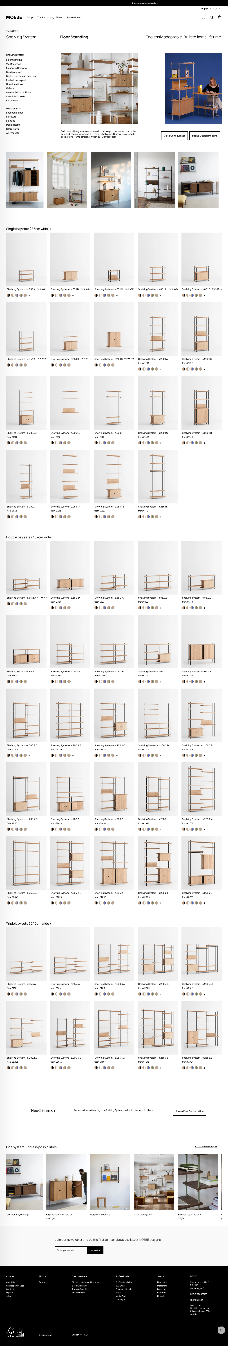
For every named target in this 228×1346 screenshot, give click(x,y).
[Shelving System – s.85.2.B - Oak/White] (144, 607)
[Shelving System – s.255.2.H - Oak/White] (100, 902)
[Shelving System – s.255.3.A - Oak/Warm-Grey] (112, 1067)
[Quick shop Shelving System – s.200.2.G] (26, 794)
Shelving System (15, 54)
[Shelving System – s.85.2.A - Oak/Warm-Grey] (112, 607)
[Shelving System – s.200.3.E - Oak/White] (56, 1067)
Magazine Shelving (16, 68)
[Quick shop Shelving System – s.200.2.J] (158, 794)
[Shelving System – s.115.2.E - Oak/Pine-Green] (196, 681)
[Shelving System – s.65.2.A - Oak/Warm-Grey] (25, 603)
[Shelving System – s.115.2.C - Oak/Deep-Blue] (148, 681)
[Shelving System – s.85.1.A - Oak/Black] (139, 295)
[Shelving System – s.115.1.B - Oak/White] (56, 365)
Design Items (13, 124)
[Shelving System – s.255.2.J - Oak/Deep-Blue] (192, 902)
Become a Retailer (124, 1289)
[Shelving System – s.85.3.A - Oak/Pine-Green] (21, 994)
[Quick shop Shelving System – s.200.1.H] (201, 408)
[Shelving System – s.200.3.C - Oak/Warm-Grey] (200, 994)
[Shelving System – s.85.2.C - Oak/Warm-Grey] (200, 607)
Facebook (162, 1289)
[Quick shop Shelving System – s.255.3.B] (158, 1033)
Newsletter (162, 1282)
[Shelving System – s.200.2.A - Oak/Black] (8, 755)
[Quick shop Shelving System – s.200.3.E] (70, 1033)
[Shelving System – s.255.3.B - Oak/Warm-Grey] (156, 1067)
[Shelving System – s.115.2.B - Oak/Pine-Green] (108, 681)
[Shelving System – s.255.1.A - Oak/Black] (52, 516)
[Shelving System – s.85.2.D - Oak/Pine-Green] (21, 681)
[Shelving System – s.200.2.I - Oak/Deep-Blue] (104, 829)
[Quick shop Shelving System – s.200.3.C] (201, 959)
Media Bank (121, 1296)
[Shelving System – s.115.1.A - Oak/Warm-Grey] (25, 365)
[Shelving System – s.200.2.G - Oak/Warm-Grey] (25, 829)
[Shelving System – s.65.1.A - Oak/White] (12, 295)
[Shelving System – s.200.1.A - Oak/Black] (139, 369)
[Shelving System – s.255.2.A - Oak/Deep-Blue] (192, 829)
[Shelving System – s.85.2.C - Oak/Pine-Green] (196, 607)
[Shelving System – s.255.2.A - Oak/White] (187, 829)
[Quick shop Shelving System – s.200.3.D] (26, 1033)
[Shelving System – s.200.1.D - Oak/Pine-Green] (64, 442)
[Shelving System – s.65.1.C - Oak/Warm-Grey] (112, 295)
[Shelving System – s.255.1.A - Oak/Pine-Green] (64, 516)
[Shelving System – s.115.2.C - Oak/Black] (139, 681)
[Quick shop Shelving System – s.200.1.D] (70, 408)
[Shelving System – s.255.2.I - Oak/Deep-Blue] (148, 902)
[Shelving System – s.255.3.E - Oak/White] (187, 1067)
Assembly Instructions (18, 92)
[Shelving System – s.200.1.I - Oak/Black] (8, 516)
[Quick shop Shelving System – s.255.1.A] (70, 482)
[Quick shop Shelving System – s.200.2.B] (70, 721)
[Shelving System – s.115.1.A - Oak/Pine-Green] (21, 365)
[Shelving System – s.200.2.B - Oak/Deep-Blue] (60, 755)
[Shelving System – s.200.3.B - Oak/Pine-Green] (152, 994)
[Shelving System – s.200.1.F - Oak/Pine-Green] (108, 442)
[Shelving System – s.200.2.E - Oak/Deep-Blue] (192, 755)
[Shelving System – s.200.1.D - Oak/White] (56, 442)
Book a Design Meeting (204, 135)
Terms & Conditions (81, 1289)
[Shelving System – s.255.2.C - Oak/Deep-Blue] (60, 902)
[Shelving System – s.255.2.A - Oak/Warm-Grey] (200, 829)
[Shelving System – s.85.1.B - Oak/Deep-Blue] (192, 295)
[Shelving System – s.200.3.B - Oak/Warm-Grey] (156, 994)
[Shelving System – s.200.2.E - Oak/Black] (183, 755)
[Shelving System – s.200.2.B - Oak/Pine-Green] (64, 755)
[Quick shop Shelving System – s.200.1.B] (201, 334)
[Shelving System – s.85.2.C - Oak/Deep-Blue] (192, 607)
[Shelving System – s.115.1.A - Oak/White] (12, 365)
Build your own (14, 72)
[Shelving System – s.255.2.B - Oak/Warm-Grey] (25, 902)
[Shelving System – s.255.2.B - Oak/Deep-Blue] (16, 902)
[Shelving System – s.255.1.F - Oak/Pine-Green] (152, 516)
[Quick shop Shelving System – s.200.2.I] (114, 794)
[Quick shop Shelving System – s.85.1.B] (201, 263)
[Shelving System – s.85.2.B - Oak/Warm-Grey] (156, 607)
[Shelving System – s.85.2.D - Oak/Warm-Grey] (25, 681)
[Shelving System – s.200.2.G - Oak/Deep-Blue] (16, 829)
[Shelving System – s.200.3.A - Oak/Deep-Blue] (104, 994)
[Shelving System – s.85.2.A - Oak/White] (100, 607)
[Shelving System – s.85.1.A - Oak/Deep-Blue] (148, 295)
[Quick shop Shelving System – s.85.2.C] (201, 573)
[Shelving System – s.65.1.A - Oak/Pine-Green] (21, 295)
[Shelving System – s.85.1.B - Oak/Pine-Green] (196, 295)
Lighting (10, 120)
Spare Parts (12, 129)
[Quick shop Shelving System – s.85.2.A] (114, 573)
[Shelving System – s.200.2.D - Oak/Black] (139, 755)
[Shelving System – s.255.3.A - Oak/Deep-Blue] (104, 1067)
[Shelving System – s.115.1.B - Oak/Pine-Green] (64, 365)
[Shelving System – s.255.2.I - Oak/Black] (139, 902)
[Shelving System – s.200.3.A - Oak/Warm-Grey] (112, 994)
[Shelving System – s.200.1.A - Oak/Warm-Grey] (156, 369)
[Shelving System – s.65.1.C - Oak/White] (100, 295)
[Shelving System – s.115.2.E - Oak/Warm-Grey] (200, 681)
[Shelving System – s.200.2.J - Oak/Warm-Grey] (156, 829)
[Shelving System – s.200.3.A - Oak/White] (100, 994)
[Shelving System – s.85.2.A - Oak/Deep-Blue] (104, 607)
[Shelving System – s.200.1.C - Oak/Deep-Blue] (16, 442)
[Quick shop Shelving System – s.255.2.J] (201, 868)
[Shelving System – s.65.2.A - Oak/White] (12, 603)
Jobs (8, 1296)
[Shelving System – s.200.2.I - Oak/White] (100, 829)
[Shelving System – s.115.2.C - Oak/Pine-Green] (152, 681)
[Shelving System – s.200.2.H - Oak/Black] (52, 829)
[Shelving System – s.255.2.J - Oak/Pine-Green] (196, 902)
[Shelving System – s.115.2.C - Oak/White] (144, 681)
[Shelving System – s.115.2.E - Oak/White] (187, 681)
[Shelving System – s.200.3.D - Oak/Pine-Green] (21, 1067)
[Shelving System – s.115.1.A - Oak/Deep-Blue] (16, 365)
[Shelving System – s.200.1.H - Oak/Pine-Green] (196, 442)
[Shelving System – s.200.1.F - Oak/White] (100, 442)
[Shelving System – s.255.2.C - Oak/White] (56, 902)
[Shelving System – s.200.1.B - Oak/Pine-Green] (196, 369)
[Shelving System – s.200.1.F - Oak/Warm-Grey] (112, 442)
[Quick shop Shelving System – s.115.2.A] (70, 647)
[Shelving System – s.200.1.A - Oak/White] (144, 369)
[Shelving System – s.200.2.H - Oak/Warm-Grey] (68, 829)
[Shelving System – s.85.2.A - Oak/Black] (96, 607)
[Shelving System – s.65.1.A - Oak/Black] (8, 295)
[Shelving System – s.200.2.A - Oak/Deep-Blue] (16, 755)
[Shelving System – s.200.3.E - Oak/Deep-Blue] (60, 1067)
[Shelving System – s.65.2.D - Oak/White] (56, 607)
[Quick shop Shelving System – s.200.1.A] (158, 334)
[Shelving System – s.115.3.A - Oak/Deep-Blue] (60, 994)
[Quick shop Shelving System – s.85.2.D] (26, 647)
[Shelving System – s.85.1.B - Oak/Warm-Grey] (200, 295)
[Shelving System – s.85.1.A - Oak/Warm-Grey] (156, 295)
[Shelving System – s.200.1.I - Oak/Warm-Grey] (25, 516)
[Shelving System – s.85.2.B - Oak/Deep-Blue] (148, 607)
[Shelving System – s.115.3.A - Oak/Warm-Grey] (68, 994)
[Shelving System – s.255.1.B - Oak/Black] (96, 516)
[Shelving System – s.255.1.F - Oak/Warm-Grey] (156, 516)
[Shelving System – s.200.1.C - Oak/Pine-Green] (21, 442)
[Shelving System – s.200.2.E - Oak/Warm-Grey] (200, 755)
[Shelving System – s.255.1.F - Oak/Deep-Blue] (148, 516)
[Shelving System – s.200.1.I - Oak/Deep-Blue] (16, 516)
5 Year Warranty (79, 1285)
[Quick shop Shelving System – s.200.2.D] (158, 721)
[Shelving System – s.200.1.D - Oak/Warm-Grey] (68, 442)
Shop (30, 17)
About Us (10, 1282)
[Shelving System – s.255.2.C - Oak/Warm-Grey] (68, 902)
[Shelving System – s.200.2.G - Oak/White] (12, 829)
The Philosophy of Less (49, 17)
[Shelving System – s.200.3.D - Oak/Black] (8, 1067)
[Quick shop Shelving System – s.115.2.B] (114, 647)
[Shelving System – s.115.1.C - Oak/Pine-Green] (108, 365)
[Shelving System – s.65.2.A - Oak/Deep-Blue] (16, 603)
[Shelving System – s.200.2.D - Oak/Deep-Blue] (148, 755)
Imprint (9, 1292)
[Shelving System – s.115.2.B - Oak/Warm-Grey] (112, 681)
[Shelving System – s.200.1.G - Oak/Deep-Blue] (148, 442)
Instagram (162, 1285)
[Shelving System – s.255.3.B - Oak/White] (144, 1067)
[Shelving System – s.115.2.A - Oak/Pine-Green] (64, 681)
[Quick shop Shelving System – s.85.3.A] (26, 959)
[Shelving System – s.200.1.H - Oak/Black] (183, 442)
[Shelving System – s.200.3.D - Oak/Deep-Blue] (16, 1067)
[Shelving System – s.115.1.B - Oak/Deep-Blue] (60, 365)
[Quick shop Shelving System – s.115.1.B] (70, 332)
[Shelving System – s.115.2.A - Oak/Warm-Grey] (68, 681)
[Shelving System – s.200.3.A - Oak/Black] (96, 994)
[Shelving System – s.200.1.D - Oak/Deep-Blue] (60, 442)
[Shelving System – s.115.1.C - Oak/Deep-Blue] (104, 365)
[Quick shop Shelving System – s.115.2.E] (201, 647)
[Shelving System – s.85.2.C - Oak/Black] (183, 607)
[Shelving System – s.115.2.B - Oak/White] (100, 681)
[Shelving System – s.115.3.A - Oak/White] (56, 994)
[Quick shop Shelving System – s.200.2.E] (201, 721)
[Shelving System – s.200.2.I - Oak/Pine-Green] (108, 829)
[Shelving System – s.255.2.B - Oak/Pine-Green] (21, 902)
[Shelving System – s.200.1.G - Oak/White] (144, 442)
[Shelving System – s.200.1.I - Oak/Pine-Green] (21, 516)
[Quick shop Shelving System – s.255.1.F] (158, 482)
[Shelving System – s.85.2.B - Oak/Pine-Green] (152, 607)
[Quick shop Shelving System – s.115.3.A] (70, 959)
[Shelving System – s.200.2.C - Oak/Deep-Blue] (104, 755)
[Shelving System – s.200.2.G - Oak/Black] (8, 829)
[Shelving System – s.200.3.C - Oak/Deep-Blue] (192, 994)
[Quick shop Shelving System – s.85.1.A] (158, 263)
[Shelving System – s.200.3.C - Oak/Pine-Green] (196, 994)
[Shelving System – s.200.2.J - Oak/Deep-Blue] (148, 829)
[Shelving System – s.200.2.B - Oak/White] (56, 755)
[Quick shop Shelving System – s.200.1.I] (26, 482)
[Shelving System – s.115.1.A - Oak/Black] (8, 365)
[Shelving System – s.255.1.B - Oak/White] (100, 516)
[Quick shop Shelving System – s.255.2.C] (70, 868)
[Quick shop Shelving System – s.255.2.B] (26, 868)
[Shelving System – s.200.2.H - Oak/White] (56, 829)
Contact (10, 1289)
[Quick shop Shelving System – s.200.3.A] (114, 959)
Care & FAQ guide (15, 96)
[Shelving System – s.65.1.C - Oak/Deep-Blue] (104, 295)
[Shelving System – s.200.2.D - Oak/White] (144, 755)
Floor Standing (14, 59)
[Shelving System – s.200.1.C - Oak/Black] (8, 442)
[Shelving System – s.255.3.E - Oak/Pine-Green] (196, 1067)
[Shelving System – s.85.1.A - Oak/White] (144, 295)
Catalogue (120, 1299)
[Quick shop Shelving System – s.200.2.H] (70, 794)
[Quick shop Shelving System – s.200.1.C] (26, 408)
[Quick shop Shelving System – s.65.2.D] (70, 573)
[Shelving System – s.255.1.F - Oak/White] (144, 516)
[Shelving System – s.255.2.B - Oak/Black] (8, 902)
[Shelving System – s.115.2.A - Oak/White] (56, 681)
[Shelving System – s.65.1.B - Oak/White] (56, 295)
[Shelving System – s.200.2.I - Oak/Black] (96, 829)
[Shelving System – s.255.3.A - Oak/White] (100, 1067)
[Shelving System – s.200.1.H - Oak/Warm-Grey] (200, 442)
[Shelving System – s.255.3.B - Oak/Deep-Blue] (148, 1067)
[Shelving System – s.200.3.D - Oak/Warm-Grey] (25, 1067)
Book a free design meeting (21, 76)
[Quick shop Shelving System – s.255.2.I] (158, 868)
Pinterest (161, 1292)
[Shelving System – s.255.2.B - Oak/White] (12, 902)
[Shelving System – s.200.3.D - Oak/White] (12, 1067)
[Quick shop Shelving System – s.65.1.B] (70, 263)
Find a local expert (16, 80)
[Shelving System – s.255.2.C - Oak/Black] (52, 902)
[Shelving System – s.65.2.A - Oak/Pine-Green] (21, 603)
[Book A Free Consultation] (195, 1111)
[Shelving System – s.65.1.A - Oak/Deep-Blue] (16, 295)
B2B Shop (120, 1285)
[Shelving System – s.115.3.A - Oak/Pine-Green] (64, 994)
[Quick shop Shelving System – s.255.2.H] (114, 868)
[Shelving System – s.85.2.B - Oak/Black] (139, 607)
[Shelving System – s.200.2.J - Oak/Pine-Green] (152, 829)
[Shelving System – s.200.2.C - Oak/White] (100, 755)
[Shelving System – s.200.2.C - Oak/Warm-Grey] (112, 755)
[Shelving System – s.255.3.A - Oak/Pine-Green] (108, 1067)
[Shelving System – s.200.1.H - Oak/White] (187, 442)
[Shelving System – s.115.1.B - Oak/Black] (52, 365)
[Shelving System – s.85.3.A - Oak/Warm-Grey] (25, 994)
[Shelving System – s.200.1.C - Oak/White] (12, 442)
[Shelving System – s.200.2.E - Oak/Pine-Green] (196, 755)
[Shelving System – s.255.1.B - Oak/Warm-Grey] (112, 516)
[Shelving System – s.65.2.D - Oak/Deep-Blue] (60, 607)
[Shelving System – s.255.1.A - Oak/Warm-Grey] (68, 516)
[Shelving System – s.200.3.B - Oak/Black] (139, 994)
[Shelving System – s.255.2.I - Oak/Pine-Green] (152, 902)
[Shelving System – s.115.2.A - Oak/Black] (52, 681)
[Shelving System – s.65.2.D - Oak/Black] (52, 607)
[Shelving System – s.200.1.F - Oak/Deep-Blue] (104, 442)
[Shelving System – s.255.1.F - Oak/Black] (139, 516)
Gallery (10, 88)
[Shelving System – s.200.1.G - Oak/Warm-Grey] (156, 442)
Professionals (74, 17)
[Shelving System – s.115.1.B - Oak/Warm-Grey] (68, 365)
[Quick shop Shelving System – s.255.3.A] (114, 1033)
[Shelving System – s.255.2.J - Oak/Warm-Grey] (200, 902)
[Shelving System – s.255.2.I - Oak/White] (144, 902)
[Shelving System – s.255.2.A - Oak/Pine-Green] (196, 829)
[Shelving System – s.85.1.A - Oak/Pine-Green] (152, 295)
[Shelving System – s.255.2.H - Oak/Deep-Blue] (104, 902)
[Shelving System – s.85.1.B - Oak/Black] (183, 295)
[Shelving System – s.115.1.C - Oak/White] (100, 365)
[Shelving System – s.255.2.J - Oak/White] (187, 902)
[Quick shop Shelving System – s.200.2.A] (26, 721)
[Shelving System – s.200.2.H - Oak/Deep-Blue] (60, 829)
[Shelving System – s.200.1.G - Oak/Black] (139, 442)
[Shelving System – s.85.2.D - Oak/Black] (8, 681)
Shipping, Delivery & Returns (85, 1282)
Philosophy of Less (15, 1285)
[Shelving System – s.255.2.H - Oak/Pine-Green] (108, 902)
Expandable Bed (15, 112)
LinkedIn (161, 1296)
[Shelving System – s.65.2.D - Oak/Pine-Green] (64, 607)
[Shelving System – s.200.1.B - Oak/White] (187, 369)
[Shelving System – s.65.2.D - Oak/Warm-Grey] (68, 607)
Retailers (43, 1282)
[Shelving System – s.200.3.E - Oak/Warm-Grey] (68, 1067)
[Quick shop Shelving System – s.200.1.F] (114, 408)
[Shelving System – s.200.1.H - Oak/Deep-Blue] (192, 442)
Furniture (11, 116)
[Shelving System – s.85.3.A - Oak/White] (12, 994)
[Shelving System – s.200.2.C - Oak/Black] (96, 755)
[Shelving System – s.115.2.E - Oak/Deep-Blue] (192, 681)
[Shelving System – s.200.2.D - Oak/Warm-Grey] (156, 755)
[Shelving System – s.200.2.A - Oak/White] (12, 755)
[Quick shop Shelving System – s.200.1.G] (158, 408)
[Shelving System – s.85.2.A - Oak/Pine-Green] (108, 607)
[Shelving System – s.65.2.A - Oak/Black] (8, 603)
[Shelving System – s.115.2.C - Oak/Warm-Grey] (156, 681)
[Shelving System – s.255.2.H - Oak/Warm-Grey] (112, 902)
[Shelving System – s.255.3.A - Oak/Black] (96, 1067)
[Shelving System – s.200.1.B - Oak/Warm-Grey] (200, 369)
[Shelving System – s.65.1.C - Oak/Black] (96, 295)
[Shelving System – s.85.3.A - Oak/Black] (8, 994)
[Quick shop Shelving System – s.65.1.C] (114, 263)
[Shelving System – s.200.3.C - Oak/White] (187, 994)
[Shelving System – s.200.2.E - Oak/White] (187, 755)
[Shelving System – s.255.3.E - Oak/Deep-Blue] (192, 1067)
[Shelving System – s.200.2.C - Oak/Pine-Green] (108, 755)
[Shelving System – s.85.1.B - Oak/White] (187, 295)
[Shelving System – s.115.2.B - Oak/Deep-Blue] (104, 681)
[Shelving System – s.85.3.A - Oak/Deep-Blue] (16, 994)
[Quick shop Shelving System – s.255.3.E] (201, 1033)
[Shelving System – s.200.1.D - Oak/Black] (52, 442)
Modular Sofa (13, 108)
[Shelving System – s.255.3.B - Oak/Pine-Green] (152, 1067)
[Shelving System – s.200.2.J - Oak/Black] (139, 829)
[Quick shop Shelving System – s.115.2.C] (158, 647)
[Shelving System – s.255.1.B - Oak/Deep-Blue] (104, 516)
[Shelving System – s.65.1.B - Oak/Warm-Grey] (68, 295)
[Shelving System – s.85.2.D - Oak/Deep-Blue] (16, 681)
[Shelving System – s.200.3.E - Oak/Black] (52, 1067)
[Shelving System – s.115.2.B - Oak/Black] (96, 681)
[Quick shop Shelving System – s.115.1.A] (26, 332)
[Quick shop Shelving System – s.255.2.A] (201, 794)
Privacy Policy (78, 1292)
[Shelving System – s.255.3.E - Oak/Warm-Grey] (200, 1067)
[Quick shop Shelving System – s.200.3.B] (158, 959)
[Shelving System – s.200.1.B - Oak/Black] (183, 369)
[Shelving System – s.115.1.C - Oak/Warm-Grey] (112, 365)
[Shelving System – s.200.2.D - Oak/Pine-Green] (152, 755)
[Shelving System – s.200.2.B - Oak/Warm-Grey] (68, 755)
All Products (12, 133)
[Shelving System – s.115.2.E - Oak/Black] (183, 681)
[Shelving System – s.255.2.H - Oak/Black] (96, 902)
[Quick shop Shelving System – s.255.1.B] (114, 482)
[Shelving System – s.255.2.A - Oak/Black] (183, 829)
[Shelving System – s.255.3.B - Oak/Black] (139, 1067)
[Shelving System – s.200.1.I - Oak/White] (12, 516)
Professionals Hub (124, 1282)
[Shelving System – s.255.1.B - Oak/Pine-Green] (108, 516)
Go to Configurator (174, 135)
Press (118, 1292)
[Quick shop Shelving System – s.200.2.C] (114, 721)
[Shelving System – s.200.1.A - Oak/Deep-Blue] (148, 369)
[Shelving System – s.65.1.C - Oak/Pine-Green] (108, 295)
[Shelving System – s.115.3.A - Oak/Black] (52, 994)
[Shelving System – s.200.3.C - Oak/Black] (183, 994)
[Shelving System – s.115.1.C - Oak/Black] (96, 365)
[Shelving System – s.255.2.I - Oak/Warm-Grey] (156, 902)
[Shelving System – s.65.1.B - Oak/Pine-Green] (64, 295)
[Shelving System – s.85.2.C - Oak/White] (187, 607)
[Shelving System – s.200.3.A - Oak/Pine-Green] (108, 994)
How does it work (15, 84)
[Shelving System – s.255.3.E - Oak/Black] (183, 1067)
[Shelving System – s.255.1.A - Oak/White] (56, 516)
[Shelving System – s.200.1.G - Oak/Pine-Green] (152, 442)
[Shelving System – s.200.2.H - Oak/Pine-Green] (64, 829)
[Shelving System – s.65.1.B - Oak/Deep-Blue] (60, 295)
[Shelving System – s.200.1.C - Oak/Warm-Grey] (25, 442)
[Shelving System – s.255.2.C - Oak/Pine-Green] (64, 902)
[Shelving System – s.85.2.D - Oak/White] (12, 681)
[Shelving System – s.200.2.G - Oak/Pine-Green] (21, 829)
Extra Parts (12, 100)
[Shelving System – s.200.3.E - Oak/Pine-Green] (64, 1067)
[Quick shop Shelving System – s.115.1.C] (114, 332)
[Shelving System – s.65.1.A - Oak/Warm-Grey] (25, 295)
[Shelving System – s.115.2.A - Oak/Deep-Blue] (60, 681)
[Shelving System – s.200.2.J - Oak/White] (144, 829)
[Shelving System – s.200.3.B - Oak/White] (144, 994)
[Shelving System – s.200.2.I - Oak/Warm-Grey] (112, 829)
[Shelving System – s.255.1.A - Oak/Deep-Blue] (60, 516)
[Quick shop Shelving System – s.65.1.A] (26, 263)
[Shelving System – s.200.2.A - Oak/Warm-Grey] (25, 755)
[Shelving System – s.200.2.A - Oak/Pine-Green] (21, 755)
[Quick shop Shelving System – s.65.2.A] (26, 571)
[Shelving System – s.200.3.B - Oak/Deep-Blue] (148, 994)
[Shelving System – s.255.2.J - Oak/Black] (183, 902)
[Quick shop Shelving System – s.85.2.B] (158, 573)
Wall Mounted (13, 64)
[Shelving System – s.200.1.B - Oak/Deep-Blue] (192, 369)
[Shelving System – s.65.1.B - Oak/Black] (52, 295)
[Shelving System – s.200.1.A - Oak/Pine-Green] (152, 369)
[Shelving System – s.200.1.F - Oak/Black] (96, 442)
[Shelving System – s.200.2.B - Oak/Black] (52, 755)
